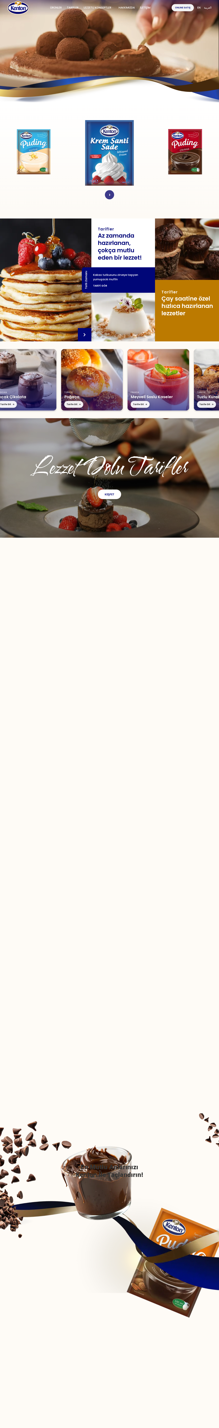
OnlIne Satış (182, 7)
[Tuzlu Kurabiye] (164, 380)
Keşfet (109, 494)
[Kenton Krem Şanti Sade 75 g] (109, 151)
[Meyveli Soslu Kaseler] (97, 380)
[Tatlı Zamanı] (45, 279)
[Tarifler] (187, 249)
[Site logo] (18, 7)
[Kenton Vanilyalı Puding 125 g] (34, 151)
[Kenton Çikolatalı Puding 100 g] (185, 151)
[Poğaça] (31, 380)
